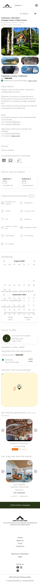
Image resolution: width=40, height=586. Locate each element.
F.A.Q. (20, 543)
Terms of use (14, 577)
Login (20, 557)
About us (20, 540)
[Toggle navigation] (36, 5)
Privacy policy (25, 577)
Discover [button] (18, 5)
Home (20, 538)
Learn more (32, 81)
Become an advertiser (20, 554)
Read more (15, 136)
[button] (14, 389)
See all (31, 196)
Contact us (20, 546)
